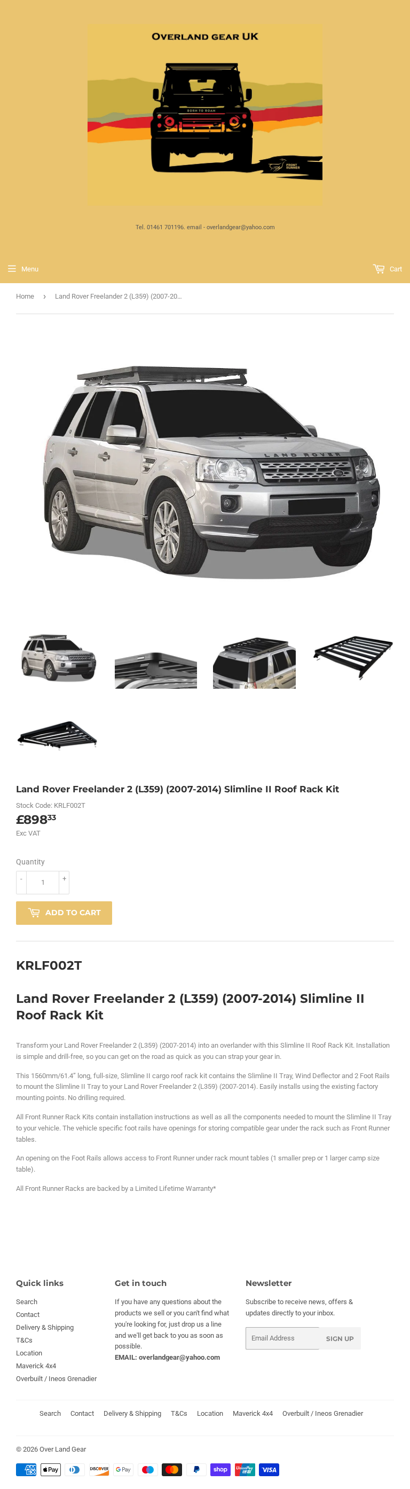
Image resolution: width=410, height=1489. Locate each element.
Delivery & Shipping (45, 1327)
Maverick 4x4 (36, 1366)
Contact (28, 1315)
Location (29, 1353)
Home (25, 296)
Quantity (30, 861)
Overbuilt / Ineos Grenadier (56, 1379)
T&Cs (24, 1340)
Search (26, 1302)
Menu (29, 269)
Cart (395, 269)
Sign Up (340, 1339)
